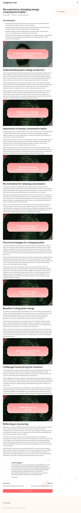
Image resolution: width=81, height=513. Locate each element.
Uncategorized (6, 502)
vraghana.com (10, 2)
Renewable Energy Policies (23, 15)
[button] (14, 477)
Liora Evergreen (16, 463)
